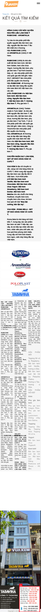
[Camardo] (20, 274)
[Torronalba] (20, 259)
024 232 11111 (32, 610)
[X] (21, 585)
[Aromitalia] (20, 265)
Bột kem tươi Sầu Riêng (34, 458)
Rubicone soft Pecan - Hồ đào (34, 466)
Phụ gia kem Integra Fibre (34, 406)
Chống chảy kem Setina (34, 418)
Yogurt (31, 437)
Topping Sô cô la (34, 432)
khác (30, 396)
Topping (31, 423)
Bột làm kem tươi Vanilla (34, 364)
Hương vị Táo (33, 381)
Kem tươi (32, 448)
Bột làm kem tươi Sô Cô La (34, 374)
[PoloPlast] (20, 283)
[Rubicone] (20, 254)
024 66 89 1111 (33, 608)
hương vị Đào (33, 368)
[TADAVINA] (20, 293)
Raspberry (35, 361)
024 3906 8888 (33, 606)
